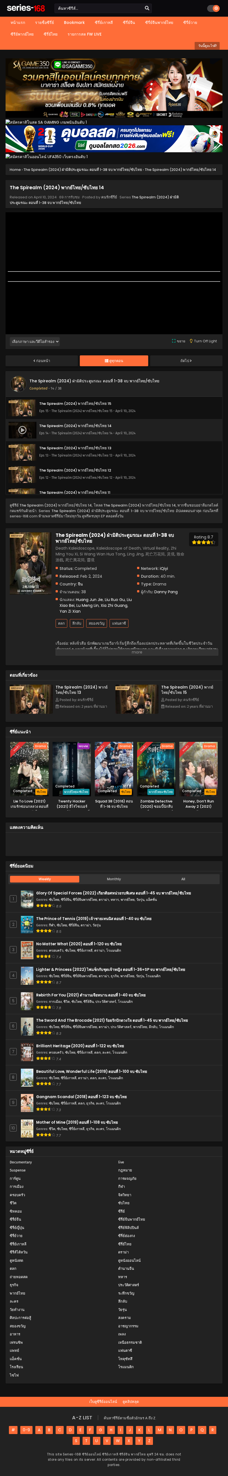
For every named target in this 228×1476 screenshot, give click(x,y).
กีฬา (52, 925)
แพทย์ (14, 1350)
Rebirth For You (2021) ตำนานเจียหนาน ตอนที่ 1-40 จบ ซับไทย (91, 995)
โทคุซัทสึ (125, 1359)
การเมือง (55, 1001)
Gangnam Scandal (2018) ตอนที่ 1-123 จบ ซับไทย (81, 1096)
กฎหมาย (125, 1170)
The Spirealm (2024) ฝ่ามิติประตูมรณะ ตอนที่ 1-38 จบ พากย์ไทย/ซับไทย (94, 381)
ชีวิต (66, 1001)
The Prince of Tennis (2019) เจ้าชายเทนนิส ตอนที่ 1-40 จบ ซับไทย (94, 918)
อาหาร (15, 1334)
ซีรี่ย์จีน (66, 899)
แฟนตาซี (119, 623)
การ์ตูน (15, 1178)
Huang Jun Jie (89, 599)
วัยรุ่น (140, 899)
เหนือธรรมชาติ (130, 1342)
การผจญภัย (127, 1178)
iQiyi (164, 568)
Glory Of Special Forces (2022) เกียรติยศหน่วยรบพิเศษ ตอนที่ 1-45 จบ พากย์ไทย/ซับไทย (113, 893)
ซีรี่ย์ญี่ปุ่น (17, 1228)
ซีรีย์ (121, 1211)
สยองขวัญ (97, 623)
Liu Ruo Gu (115, 599)
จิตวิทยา (124, 1195)
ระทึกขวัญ (126, 1293)
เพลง (122, 1334)
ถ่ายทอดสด (19, 1277)
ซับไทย (54, 899)
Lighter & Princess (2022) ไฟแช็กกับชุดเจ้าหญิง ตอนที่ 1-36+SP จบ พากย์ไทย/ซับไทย (110, 969)
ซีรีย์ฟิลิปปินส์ (128, 1228)
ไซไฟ (14, 1375)
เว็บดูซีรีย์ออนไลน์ (103, 1401)
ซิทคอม (16, 1211)
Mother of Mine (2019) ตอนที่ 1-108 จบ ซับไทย (77, 1122)
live (121, 1162)
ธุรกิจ (115, 976)
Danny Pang (166, 592)
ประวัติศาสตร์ (105, 1001)
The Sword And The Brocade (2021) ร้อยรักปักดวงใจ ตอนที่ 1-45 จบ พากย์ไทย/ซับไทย (112, 1020)
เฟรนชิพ (16, 1342)
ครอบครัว (56, 950)
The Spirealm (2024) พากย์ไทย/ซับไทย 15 (187, 689)
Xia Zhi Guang (114, 605)
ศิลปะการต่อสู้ (20, 1318)
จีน (80, 584)
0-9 (26, 1430)
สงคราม (124, 1318)
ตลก (61, 623)
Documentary (21, 1162)
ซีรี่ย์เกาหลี (85, 950)
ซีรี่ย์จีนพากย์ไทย (85, 899)
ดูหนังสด (16, 1260)
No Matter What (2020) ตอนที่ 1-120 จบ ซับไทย (79, 944)
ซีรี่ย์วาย (16, 1236)
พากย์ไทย (128, 899)
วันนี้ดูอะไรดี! (207, 45)
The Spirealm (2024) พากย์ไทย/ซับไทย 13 (82, 689)
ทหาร (115, 899)
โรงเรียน (16, 1367)
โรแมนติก (113, 950)
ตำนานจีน (126, 1268)
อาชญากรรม (128, 1326)
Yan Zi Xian (70, 611)
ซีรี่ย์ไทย (125, 1244)
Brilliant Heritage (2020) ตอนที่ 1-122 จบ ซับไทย (80, 1046)
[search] (147, 8)
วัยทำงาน (17, 1310)
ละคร (106, 1052)
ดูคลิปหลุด (131, 1401)
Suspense (18, 1170)
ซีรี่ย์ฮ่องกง (126, 1236)
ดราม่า (104, 899)
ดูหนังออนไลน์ (129, 1260)
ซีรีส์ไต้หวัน (19, 1252)
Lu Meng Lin (87, 605)
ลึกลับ (76, 623)
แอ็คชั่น (151, 899)
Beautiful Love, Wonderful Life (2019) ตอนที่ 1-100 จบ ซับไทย (91, 1071)
